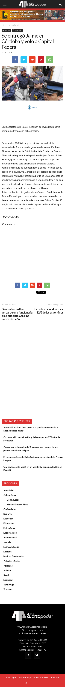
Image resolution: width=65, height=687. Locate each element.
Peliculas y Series (11, 561)
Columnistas (9, 495)
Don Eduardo (13, 499)
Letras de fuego (11, 546)
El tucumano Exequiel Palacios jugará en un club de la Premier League (33, 459)
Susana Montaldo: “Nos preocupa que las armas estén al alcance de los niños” (30, 429)
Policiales (8, 565)
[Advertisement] (32, 118)
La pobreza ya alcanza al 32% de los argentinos (48, 311)
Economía (8, 518)
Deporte (7, 514)
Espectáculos (10, 532)
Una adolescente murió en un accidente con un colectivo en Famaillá (32, 469)
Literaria (7, 551)
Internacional (10, 537)
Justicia (7, 542)
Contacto (55, 677)
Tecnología (8, 584)
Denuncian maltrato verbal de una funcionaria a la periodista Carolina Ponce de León (17, 314)
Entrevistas (9, 528)
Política (7, 570)
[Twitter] (37, 655)
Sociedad (7, 579)
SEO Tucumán (33, 683)
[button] (60, 4)
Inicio (4, 25)
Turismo (7, 589)
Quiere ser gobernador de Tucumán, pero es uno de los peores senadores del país (30, 449)
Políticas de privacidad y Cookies (33, 677)
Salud (6, 575)
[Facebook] (28, 655)
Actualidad (14, 25)
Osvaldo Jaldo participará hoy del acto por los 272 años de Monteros (31, 439)
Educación (8, 523)
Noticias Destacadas (13, 556)
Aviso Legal (11, 677)
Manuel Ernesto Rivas (17, 504)
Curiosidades (17, 30)
